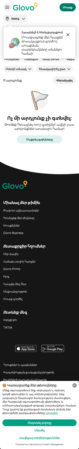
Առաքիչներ (11, 225)
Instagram (10, 320)
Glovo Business (13, 233)
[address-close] (68, 35)
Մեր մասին (10, 254)
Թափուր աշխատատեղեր (21, 210)
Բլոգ (6, 276)
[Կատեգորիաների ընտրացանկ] (7, 7)
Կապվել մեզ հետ (14, 284)
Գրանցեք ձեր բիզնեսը (18, 218)
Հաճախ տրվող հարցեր (19, 261)
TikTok (7, 327)
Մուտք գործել (12, 299)
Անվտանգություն (15, 291)
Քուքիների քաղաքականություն (25, 380)
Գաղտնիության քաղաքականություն (28, 372)
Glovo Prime (11, 269)
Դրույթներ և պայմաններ (20, 365)
